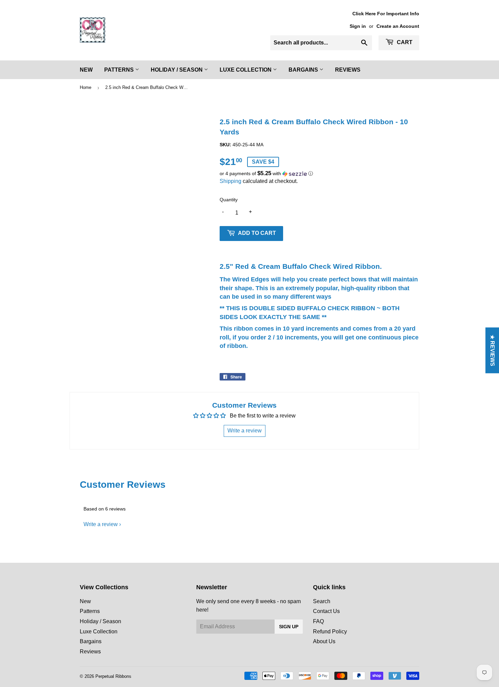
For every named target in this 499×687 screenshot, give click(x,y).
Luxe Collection (246, 70)
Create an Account (397, 26)
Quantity (229, 199)
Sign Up (288, 626)
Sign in (358, 26)
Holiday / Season (177, 70)
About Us (324, 641)
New (86, 70)
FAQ (318, 621)
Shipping (230, 181)
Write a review (101, 524)
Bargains (304, 70)
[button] (319, 173)
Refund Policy (330, 631)
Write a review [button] (244, 430)
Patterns (119, 70)
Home (85, 87)
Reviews (348, 70)
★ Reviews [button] (492, 350)
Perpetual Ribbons (113, 676)
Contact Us (326, 611)
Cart (403, 42)
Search (321, 601)
